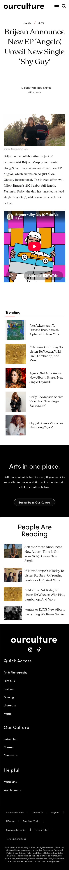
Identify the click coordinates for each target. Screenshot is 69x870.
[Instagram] (30, 649)
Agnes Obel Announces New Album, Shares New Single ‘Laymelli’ (46, 378)
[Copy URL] (48, 79)
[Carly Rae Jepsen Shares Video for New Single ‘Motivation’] (16, 402)
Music (28, 23)
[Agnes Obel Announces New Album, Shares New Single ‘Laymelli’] (16, 378)
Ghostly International (18, 179)
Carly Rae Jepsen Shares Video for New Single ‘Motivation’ (46, 401)
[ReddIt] (40, 79)
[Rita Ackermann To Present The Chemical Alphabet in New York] (16, 330)
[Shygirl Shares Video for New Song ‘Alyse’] (16, 425)
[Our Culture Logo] (24, 6)
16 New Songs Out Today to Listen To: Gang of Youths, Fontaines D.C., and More (44, 575)
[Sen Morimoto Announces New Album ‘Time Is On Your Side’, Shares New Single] (13, 550)
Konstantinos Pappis (38, 87)
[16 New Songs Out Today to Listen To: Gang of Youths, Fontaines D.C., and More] (13, 574)
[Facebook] (23, 79)
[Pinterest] (31, 79)
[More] (57, 79)
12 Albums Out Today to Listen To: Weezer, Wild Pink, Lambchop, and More (44, 595)
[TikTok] (38, 649)
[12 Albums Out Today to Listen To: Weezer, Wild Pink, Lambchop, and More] (16, 354)
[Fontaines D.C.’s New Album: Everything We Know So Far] (13, 613)
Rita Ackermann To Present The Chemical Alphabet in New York (44, 330)
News (41, 23)
